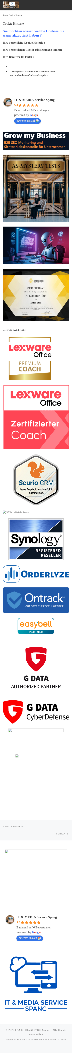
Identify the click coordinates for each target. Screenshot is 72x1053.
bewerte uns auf (25, 120)
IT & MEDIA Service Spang (34, 100)
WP (23, 1039)
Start (5, 15)
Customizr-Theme (57, 1039)
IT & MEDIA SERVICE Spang (32, 1030)
